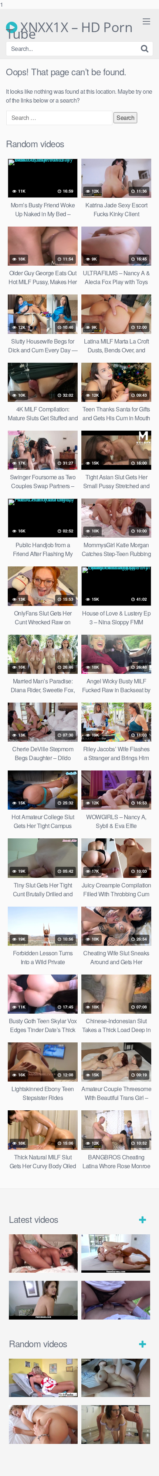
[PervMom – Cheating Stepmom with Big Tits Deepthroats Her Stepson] (43, 1300)
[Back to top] (146, 1463)
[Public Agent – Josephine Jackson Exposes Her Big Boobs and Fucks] (115, 1300)
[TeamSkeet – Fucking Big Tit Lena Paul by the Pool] (115, 1253)
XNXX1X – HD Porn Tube (69, 27)
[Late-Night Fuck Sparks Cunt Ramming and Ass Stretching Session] (115, 1424)
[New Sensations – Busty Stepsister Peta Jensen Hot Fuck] (43, 1253)
